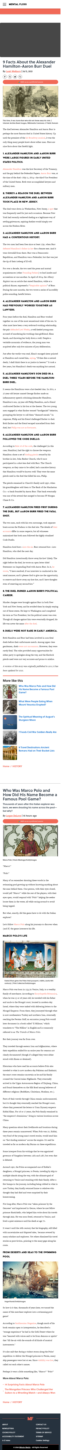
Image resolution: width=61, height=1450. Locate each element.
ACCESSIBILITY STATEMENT (13, 1436)
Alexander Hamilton (12, 168)
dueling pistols (31, 454)
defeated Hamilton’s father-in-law (18, 248)
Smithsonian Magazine (25, 1323)
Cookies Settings (42, 1440)
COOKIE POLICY (8, 1432)
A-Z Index (6, 1440)
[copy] (20, 77)
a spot (50, 208)
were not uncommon (28, 646)
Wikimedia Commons (36, 123)
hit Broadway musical (35, 137)
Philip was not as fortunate (23, 427)
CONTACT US (41, 1424)
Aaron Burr (46, 173)
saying (32, 357)
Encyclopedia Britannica (46, 993)
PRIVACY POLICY (42, 1428)
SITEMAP (39, 1436)
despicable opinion (38, 285)
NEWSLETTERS (8, 1428)
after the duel (31, 623)
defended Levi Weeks (20, 329)
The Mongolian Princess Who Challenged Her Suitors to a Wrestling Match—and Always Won (30, 1391)
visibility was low (45, 1360)
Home (6, 766)
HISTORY (17, 766)
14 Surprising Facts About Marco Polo (25, 1384)
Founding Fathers (30, 272)
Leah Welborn (13, 71)
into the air (28, 546)
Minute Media (24, 1447)
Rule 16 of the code (23, 446)
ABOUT (5, 1424)
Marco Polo (19, 924)
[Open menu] (4, 4)
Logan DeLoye (13, 815)
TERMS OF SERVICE (43, 1432)
